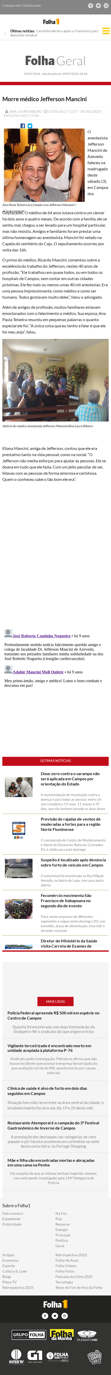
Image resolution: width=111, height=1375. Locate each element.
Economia (10, 1260)
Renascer (63, 1224)
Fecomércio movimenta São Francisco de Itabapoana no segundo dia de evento (66, 900)
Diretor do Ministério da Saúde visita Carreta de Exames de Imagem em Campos (69, 945)
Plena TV (9, 1282)
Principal (63, 1235)
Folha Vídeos (66, 1266)
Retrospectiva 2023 (71, 1255)
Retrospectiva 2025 (18, 1287)
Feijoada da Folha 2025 (74, 1276)
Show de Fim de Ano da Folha (79, 1287)
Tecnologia (64, 1282)
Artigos (8, 1255)
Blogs (6, 1276)
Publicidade (11, 1224)
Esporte (8, 1266)
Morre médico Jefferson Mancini (44, 99)
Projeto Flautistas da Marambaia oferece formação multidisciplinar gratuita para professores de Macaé (54, 33)
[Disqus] (55, 554)
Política (62, 1240)
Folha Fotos (65, 1271)
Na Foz (61, 1213)
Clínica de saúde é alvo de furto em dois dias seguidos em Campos (47, 1091)
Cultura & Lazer (14, 1271)
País (59, 1219)
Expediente (11, 1219)
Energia (62, 1229)
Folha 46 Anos (67, 1260)
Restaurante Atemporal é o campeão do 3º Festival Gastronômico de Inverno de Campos (53, 1125)
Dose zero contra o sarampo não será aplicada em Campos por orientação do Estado (70, 778)
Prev (5, 34)
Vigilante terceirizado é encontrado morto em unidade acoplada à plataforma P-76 (49, 1048)
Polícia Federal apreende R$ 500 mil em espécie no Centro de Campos (53, 1015)
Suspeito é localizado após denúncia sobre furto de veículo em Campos (73, 862)
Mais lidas (55, 1001)
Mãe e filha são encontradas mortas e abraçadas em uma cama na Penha (50, 1162)
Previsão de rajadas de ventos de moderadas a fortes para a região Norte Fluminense (71, 824)
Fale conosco (12, 1213)
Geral (55, 60)
